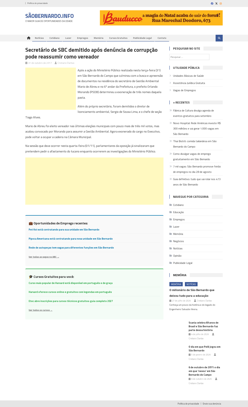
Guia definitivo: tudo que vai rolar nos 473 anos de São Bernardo (197, 181)
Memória (98, 38)
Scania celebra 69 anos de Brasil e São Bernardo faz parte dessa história (203, 326)
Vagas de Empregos (184, 90)
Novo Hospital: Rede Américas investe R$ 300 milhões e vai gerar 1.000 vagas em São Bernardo (197, 128)
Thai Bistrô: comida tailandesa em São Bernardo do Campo (195, 144)
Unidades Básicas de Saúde (188, 76)
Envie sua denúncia (212, 403)
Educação (178, 212)
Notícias (39, 38)
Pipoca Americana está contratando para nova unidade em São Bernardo (71, 239)
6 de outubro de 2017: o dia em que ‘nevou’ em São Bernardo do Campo (204, 371)
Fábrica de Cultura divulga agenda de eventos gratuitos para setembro (193, 113)
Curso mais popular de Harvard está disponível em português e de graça (71, 283)
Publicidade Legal (142, 38)
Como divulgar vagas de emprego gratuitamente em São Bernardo (192, 156)
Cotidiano (54, 38)
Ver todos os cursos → (40, 310)
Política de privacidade (37, 3)
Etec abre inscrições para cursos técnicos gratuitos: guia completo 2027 (71, 301)
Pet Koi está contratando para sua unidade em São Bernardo (64, 229)
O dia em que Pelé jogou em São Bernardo (205, 348)
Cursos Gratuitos (118, 38)
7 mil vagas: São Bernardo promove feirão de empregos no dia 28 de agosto (197, 169)
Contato (162, 38)
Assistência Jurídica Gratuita (189, 83)
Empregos (82, 38)
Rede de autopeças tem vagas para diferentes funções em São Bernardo (71, 248)
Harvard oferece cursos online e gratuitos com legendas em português (70, 292)
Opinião (177, 256)
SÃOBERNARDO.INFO (49, 16)
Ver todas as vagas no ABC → (44, 256)
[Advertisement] (50, 89)
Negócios (178, 241)
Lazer (68, 38)
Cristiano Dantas (66, 63)
